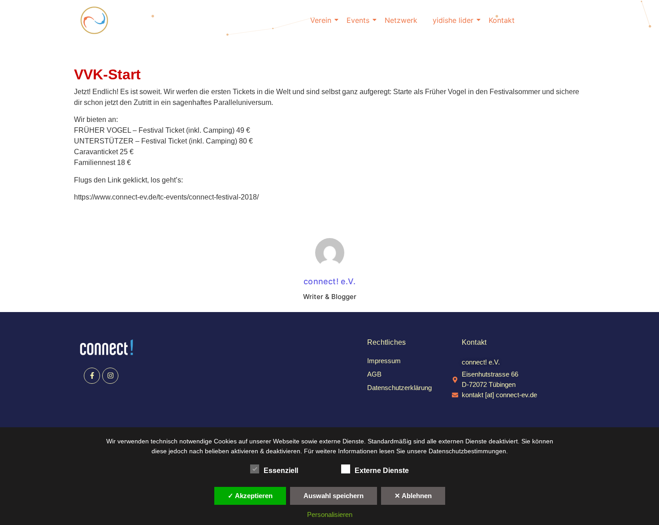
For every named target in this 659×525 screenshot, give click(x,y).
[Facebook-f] (92, 376)
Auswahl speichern (333, 495)
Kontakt (502, 20)
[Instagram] (110, 376)
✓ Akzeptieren (250, 495)
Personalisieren (329, 514)
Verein (320, 20)
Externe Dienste (382, 470)
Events (358, 20)
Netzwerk (401, 20)
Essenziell (281, 470)
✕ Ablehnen (413, 495)
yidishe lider (453, 20)
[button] (481, 362)
